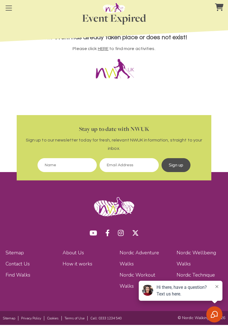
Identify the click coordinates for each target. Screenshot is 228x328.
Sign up (176, 165)
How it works (77, 263)
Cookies (53, 318)
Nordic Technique (196, 275)
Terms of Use (75, 318)
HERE (103, 48)
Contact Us (18, 263)
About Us (73, 252)
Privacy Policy (31, 318)
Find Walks (18, 275)
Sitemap (15, 252)
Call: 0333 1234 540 (106, 318)
